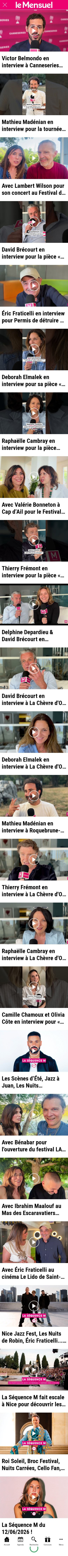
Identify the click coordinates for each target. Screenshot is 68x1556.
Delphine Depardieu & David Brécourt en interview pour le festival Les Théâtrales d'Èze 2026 (33, 636)
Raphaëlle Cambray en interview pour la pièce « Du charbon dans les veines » (29, 444)
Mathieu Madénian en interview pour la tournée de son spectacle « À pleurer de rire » (32, 125)
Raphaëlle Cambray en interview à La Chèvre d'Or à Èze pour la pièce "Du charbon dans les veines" (33, 954)
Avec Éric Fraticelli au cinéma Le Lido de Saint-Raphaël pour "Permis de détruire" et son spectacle (32, 1273)
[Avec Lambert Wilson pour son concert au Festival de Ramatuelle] (34, 158)
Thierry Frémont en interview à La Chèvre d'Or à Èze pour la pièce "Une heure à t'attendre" (33, 891)
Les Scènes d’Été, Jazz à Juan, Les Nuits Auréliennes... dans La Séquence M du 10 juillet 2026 (31, 1082)
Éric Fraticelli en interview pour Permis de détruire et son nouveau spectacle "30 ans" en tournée (33, 317)
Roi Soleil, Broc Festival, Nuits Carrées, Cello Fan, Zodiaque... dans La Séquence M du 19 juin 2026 (31, 1464)
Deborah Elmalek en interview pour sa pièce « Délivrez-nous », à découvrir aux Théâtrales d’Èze (31, 380)
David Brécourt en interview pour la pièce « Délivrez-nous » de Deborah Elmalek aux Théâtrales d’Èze (31, 253)
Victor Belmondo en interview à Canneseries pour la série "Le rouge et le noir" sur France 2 (32, 62)
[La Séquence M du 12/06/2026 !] (34, 1497)
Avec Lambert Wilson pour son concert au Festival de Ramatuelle (33, 189)
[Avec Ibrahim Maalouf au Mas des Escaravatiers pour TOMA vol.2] (34, 1178)
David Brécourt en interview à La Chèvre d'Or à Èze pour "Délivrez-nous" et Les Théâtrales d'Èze (33, 699)
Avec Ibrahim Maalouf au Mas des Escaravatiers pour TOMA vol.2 (31, 1209)
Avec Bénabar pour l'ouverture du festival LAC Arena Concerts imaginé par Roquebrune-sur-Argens (33, 1146)
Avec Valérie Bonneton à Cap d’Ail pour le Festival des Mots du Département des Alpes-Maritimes (32, 508)
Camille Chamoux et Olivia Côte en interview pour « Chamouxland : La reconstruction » (33, 1018)
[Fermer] (5, 5)
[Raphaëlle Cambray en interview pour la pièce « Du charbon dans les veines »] (34, 413)
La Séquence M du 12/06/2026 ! (23, 1528)
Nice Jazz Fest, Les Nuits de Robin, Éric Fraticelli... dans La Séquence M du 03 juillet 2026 (33, 1337)
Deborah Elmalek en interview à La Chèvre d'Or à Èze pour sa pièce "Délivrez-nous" (33, 763)
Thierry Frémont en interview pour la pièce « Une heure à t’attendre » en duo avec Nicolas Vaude (34, 572)
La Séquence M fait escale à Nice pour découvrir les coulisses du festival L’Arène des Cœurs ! (33, 1401)
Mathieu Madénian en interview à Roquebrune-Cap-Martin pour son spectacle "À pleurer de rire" (31, 827)
